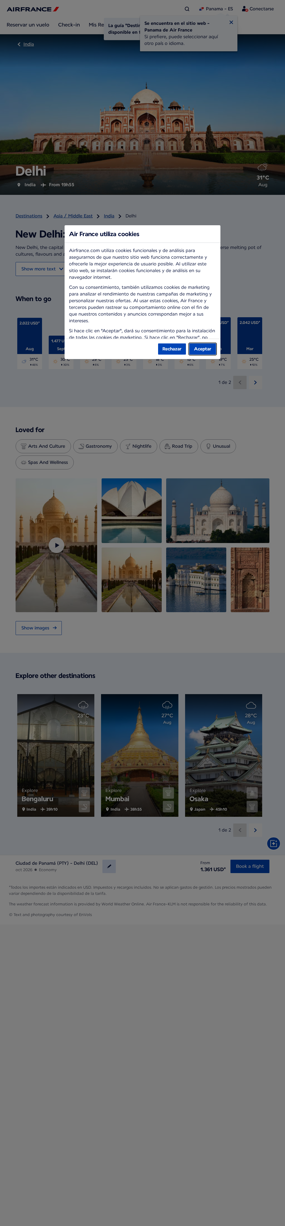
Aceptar (202, 349)
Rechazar (172, 349)
